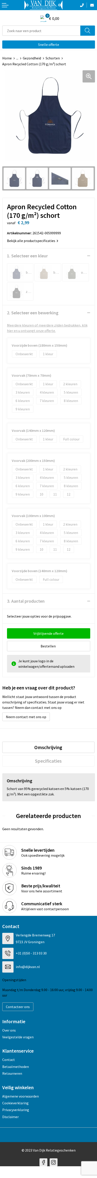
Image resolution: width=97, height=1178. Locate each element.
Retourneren (12, 1073)
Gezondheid (32, 58)
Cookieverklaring (15, 1103)
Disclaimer (10, 1117)
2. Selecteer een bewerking (32, 312)
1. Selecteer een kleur (27, 256)
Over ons (9, 1030)
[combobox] (41, 31)
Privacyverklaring (15, 1109)
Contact (8, 1059)
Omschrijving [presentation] (48, 747)
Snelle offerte (48, 44)
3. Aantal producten (26, 601)
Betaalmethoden (15, 1066)
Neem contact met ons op (26, 717)
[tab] (48, 747)
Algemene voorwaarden (20, 1096)
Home (7, 58)
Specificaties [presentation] (48, 761)
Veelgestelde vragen (18, 1037)
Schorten (53, 58)
